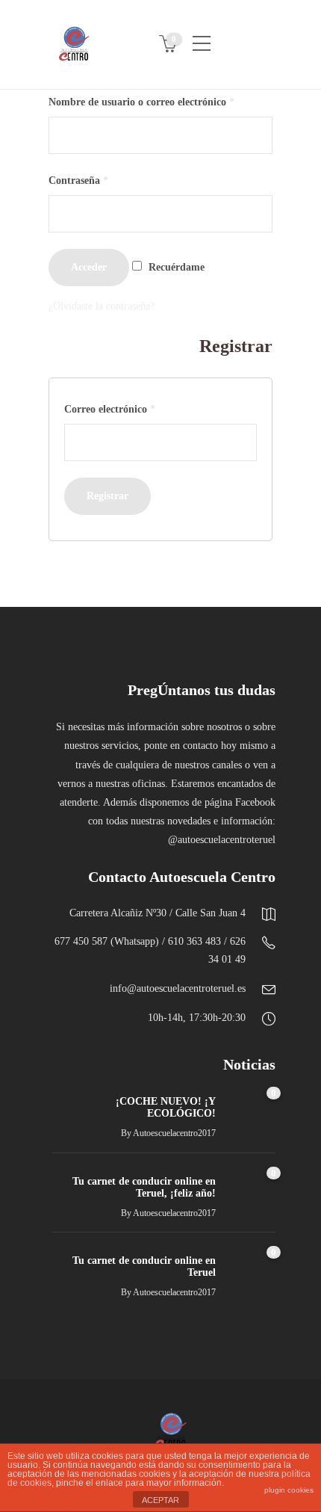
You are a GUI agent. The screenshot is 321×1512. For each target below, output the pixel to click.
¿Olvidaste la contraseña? (102, 306)
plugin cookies (289, 1490)
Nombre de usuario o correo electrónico (141, 102)
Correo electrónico (109, 409)
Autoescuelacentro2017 (174, 1133)
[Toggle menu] (202, 37)
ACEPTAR (160, 1500)
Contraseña (78, 180)
